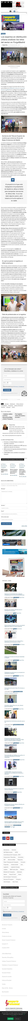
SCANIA (15, 628)
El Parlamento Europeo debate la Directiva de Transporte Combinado (14, 805)
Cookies (4, 984)
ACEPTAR (10, 1018)
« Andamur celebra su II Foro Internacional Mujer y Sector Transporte (8, 416)
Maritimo (22, 869)
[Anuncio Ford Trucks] (14, 4)
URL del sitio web (5, 516)
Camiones (14, 849)
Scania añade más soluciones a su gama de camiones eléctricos (14, 789)
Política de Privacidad (6, 980)
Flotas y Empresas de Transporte (4, 465)
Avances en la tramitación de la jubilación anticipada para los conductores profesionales (14, 594)
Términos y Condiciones (19, 386)
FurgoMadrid (4, 405)
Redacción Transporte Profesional (11, 693)
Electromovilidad (11, 859)
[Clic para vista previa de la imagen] (14, 56)
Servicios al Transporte (9, 879)
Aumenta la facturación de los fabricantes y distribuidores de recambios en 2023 (14, 641)
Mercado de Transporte (7, 924)
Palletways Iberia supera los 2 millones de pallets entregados (22, 472)
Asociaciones (6, 849)
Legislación (6, 867)
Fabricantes (20, 859)
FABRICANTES (16, 660)
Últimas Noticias (5, 932)
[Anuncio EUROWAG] (14, 542)
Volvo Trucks (15, 881)
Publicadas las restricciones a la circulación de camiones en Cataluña (14, 673)
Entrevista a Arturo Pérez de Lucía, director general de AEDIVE (14, 706)
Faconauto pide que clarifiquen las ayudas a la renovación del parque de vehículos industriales (15, 756)
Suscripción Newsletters (7, 969)
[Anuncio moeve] (14, 551)
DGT (5, 859)
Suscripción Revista (6, 972)
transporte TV (5, 944)
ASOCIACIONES (16, 644)
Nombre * (3, 505)
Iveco (22, 864)
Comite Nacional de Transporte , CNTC (12, 854)
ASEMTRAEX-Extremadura (18, 724)
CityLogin (8, 407)
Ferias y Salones (20, 404)
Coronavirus (20, 857)
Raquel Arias (5, 45)
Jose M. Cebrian (8, 726)
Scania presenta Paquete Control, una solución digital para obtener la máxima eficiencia (15, 626)
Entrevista (16, 708)
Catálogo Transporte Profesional (9, 961)
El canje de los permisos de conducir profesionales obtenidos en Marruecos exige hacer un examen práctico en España (14, 739)
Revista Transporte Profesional (8, 940)
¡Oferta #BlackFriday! (6, 953)
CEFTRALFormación (8, 852)
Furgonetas (11, 405)
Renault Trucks (12, 874)
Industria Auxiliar (14, 864)
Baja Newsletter (5, 991)
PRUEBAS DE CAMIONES (18, 691)
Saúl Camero (19, 628)
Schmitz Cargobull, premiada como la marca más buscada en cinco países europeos (14, 822)
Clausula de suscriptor (7, 976)
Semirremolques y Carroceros (10, 877)
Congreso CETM (5, 947)
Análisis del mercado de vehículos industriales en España (14, 657)
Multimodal (19, 872)
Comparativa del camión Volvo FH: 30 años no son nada (15, 688)
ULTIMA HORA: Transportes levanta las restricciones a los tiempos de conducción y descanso (14, 773)
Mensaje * (3, 488)
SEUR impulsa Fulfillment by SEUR (4, 470)
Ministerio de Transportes (9, 872)
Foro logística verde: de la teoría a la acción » (20, 415)
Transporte (18, 879)
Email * (2, 511)
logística (5, 869)
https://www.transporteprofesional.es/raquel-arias (12, 435)
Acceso (11, 9)
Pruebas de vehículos (6, 936)
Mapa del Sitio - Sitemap (7, 988)
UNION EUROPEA (16, 807)
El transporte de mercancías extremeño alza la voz (15, 721)
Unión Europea (7, 881)
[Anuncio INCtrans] (14, 22)
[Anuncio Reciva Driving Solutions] (14, 533)
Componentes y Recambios (10, 857)
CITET (13, 407)
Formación (23, 862)
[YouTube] (8, 838)
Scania (19, 874)
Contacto (15, 9)
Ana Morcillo (5, 474)
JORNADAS (3, 33)
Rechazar (18, 1018)
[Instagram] (11, 838)
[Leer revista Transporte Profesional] (14, 567)
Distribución (13, 404)
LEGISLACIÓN (16, 597)
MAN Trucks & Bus (14, 869)
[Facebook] (4, 838)
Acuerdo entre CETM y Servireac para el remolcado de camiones (13, 610)
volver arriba (24, 526)
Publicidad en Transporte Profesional (10, 965)
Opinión (5, 874)
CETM (15, 613)
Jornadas (7, 404)
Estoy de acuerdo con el (13, 386)
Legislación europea (15, 867)
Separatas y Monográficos (7, 957)
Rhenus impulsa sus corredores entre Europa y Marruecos (14, 471)
